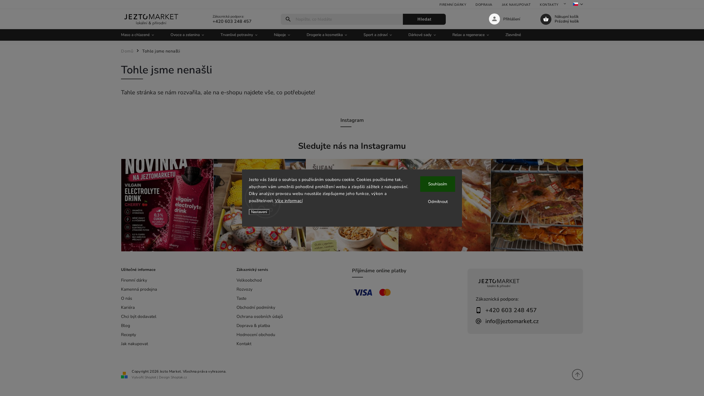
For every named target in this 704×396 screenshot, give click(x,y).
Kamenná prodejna (139, 289)
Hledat (424, 19)
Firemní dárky (452, 4)
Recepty (128, 334)
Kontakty (549, 4)
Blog (125, 325)
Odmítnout (438, 201)
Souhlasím (437, 184)
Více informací (288, 201)
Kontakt (244, 343)
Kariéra (128, 307)
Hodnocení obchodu (256, 334)
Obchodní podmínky (256, 307)
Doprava (484, 4)
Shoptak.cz (179, 377)
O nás (126, 298)
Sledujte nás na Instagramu (352, 146)
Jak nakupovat (516, 4)
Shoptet (150, 377)
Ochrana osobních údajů (260, 316)
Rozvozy (244, 289)
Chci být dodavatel (138, 316)
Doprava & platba (253, 325)
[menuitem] (141, 35)
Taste (241, 298)
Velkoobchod (249, 280)
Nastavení (259, 212)
